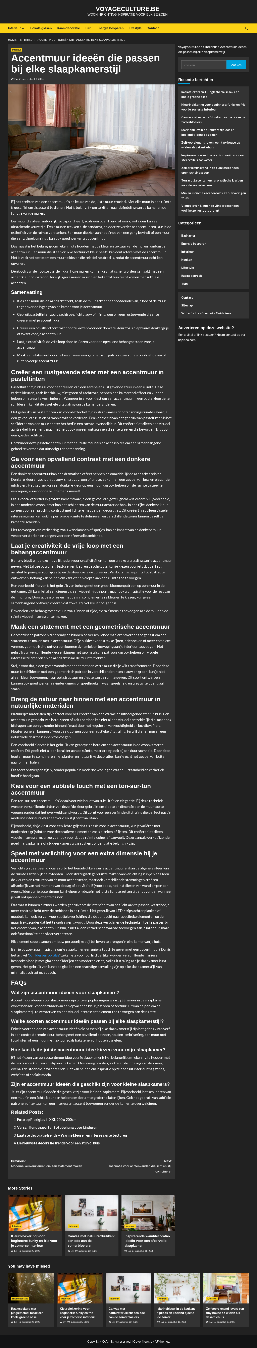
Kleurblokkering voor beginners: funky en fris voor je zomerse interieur (34, 1241)
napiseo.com (187, 340)
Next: (140, 1166)
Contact (153, 28)
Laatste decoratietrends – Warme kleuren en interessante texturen (72, 1135)
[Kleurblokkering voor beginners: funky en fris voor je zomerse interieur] (35, 1213)
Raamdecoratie (68, 28)
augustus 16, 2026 (226, 1322)
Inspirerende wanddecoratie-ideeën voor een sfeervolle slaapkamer (147, 1241)
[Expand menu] (23, 28)
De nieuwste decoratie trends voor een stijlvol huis (58, 1143)
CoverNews (141, 1341)
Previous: (46, 1163)
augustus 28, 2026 (31, 1322)
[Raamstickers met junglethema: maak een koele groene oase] (31, 1288)
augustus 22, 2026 (88, 1251)
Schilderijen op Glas (44, 955)
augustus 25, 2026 (31, 1251)
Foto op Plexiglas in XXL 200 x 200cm (46, 1119)
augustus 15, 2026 (144, 1251)
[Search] (246, 28)
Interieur (14, 28)
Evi (16, 78)
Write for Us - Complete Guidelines (206, 313)
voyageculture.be (127, 9)
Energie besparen (110, 28)
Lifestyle (135, 28)
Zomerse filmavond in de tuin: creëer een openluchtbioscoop (210, 170)
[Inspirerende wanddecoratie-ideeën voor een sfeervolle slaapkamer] (148, 1213)
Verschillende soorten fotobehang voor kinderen (57, 1127)
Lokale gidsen (41, 28)
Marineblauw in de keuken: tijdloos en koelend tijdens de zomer (208, 132)
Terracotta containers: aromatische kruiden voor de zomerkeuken (212, 183)
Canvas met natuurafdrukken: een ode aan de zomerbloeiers (91, 1241)
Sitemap (187, 305)
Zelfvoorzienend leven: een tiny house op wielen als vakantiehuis (210, 145)
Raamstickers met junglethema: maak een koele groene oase (210, 94)
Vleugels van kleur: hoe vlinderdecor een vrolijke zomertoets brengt (210, 208)
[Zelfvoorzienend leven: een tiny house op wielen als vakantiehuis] (226, 1288)
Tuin (88, 28)
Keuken (186, 260)
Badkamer (188, 235)
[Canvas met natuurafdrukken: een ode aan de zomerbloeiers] (91, 1213)
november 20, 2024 (33, 78)
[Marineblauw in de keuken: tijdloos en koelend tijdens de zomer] (177, 1288)
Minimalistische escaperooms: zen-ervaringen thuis (213, 195)
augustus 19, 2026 (177, 1322)
